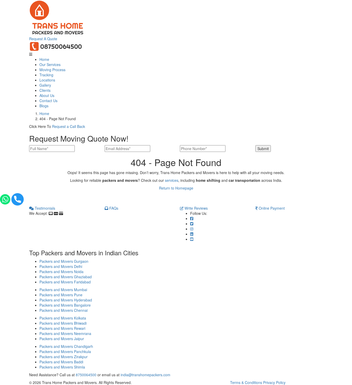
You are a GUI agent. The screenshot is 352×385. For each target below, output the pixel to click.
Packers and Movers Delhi (60, 266)
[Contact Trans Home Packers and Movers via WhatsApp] (5, 198)
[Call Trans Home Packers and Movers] (17, 198)
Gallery (45, 85)
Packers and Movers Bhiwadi (63, 323)
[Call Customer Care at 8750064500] (56, 45)
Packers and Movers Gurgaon (63, 261)
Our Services (50, 64)
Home (44, 59)
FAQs (113, 208)
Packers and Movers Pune (60, 294)
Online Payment (271, 208)
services (171, 180)
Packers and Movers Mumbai (63, 289)
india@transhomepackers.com (145, 374)
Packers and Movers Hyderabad (65, 299)
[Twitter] (191, 223)
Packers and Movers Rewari (62, 328)
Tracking (46, 74)
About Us (46, 95)
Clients (45, 90)
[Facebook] (191, 218)
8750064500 (86, 374)
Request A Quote (43, 38)
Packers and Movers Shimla (62, 367)
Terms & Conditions (246, 382)
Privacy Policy (274, 382)
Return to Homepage (176, 188)
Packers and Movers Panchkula (65, 351)
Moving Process (52, 69)
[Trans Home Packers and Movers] (39, 9)
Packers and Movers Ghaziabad (65, 276)
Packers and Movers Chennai (63, 310)
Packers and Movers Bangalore (65, 305)
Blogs (43, 105)
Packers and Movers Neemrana (65, 333)
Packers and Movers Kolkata (62, 318)
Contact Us (48, 100)
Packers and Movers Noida (61, 271)
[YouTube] (191, 239)
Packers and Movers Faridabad (65, 281)
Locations (47, 80)
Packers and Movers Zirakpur (63, 356)
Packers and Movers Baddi (61, 361)
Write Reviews (195, 208)
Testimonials (44, 208)
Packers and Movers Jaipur (61, 338)
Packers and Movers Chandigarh (66, 346)
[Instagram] (191, 228)
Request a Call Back (68, 126)
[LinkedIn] (191, 233)
